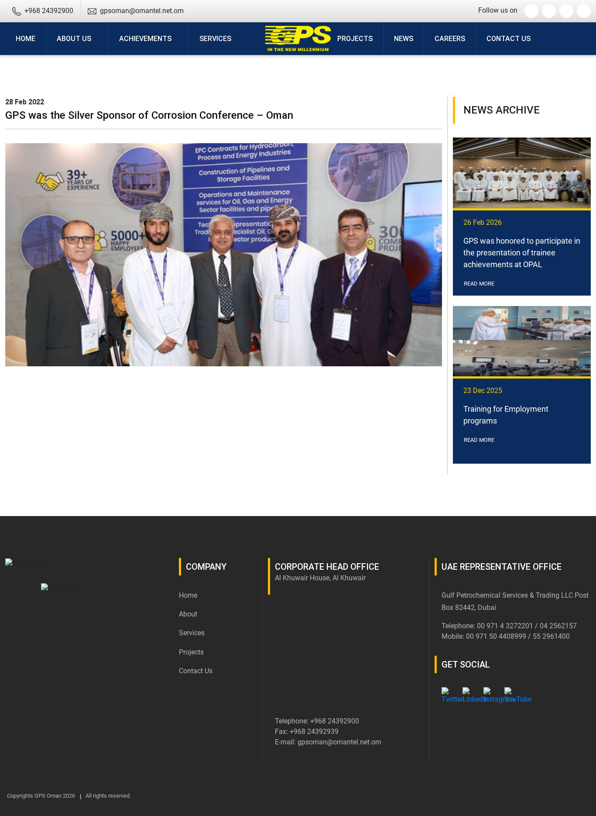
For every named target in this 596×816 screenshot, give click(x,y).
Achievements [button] (145, 38)
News (403, 38)
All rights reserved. (108, 795)
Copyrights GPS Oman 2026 (41, 795)
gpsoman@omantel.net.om (339, 742)
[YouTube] (584, 11)
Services (192, 633)
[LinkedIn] (469, 694)
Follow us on (497, 10)
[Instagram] (566, 11)
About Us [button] (74, 38)
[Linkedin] (549, 11)
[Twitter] (531, 11)
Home (25, 38)
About (188, 614)
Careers (450, 38)
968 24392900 (336, 721)
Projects (355, 38)
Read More (480, 283)
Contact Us (508, 38)
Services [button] (215, 38)
